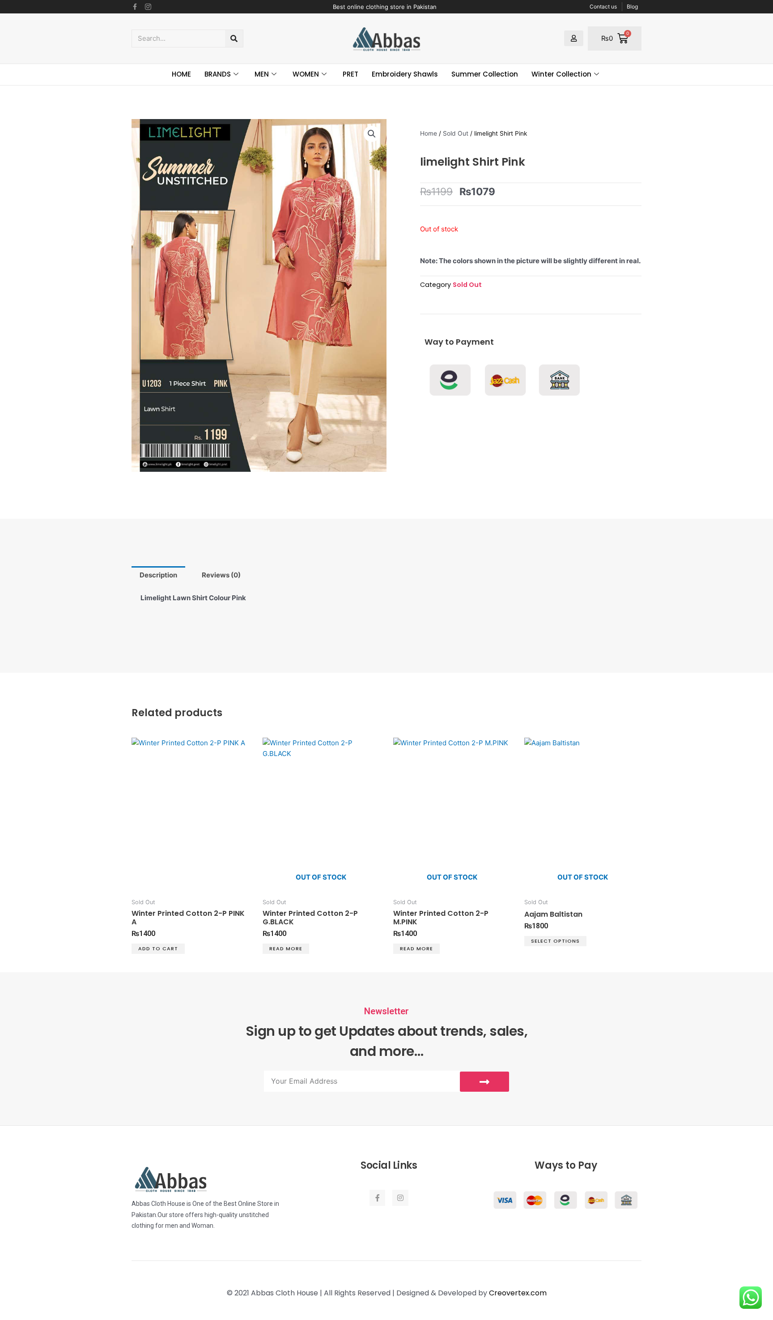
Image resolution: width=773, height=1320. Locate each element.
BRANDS (217, 74)
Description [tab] (158, 575)
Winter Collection (561, 74)
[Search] (234, 38)
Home (428, 133)
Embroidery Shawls (405, 74)
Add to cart (158, 948)
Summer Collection (484, 74)
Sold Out (455, 133)
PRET (350, 74)
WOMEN (306, 74)
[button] (372, 134)
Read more (285, 948)
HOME (181, 74)
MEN (262, 74)
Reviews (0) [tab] (221, 575)
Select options (555, 940)
